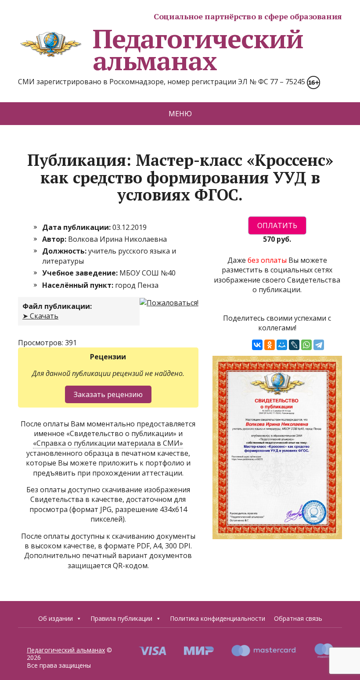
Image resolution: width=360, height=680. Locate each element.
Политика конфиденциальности (217, 618)
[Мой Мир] (282, 345)
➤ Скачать (40, 316)
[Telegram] (318, 345)
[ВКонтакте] (257, 345)
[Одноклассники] (269, 345)
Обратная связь (298, 618)
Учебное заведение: (80, 273)
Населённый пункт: (78, 285)
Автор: (55, 239)
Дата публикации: (77, 227)
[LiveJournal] (294, 345)
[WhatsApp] (306, 345)
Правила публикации (121, 618)
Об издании (55, 618)
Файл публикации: (57, 306)
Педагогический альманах (198, 50)
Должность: (65, 251)
